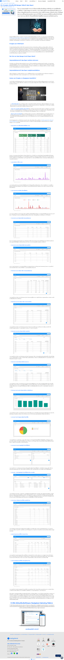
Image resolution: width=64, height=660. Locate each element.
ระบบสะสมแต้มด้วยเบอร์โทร (50, 634)
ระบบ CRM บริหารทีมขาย (24, 634)
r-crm (13, 6)
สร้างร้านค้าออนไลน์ (17, 634)
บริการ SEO (44, 634)
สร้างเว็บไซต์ (11, 634)
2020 (4, 6)
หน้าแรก (2, 3)
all (2, 6)
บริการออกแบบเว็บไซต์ (31, 634)
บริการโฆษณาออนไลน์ (38, 634)
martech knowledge (8, 6)
